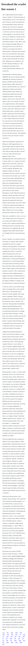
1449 (12, 642)
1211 (3, 632)
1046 (15, 640)
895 (7, 640)
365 (15, 636)
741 (3, 640)
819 (3, 644)
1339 (3, 634)
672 (23, 638)
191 (11, 636)
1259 (20, 640)
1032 (11, 638)
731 (3, 636)
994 (3, 642)
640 (19, 636)
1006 (21, 642)
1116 (16, 634)
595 (7, 632)
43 (3, 638)
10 (20, 634)
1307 (24, 636)
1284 (16, 632)
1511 (8, 634)
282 (19, 638)
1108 (7, 642)
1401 (24, 634)
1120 (12, 632)
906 (12, 634)
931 (15, 638)
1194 (16, 642)
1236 (21, 632)
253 (11, 640)
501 (6, 638)
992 (24, 640)
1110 (7, 636)
